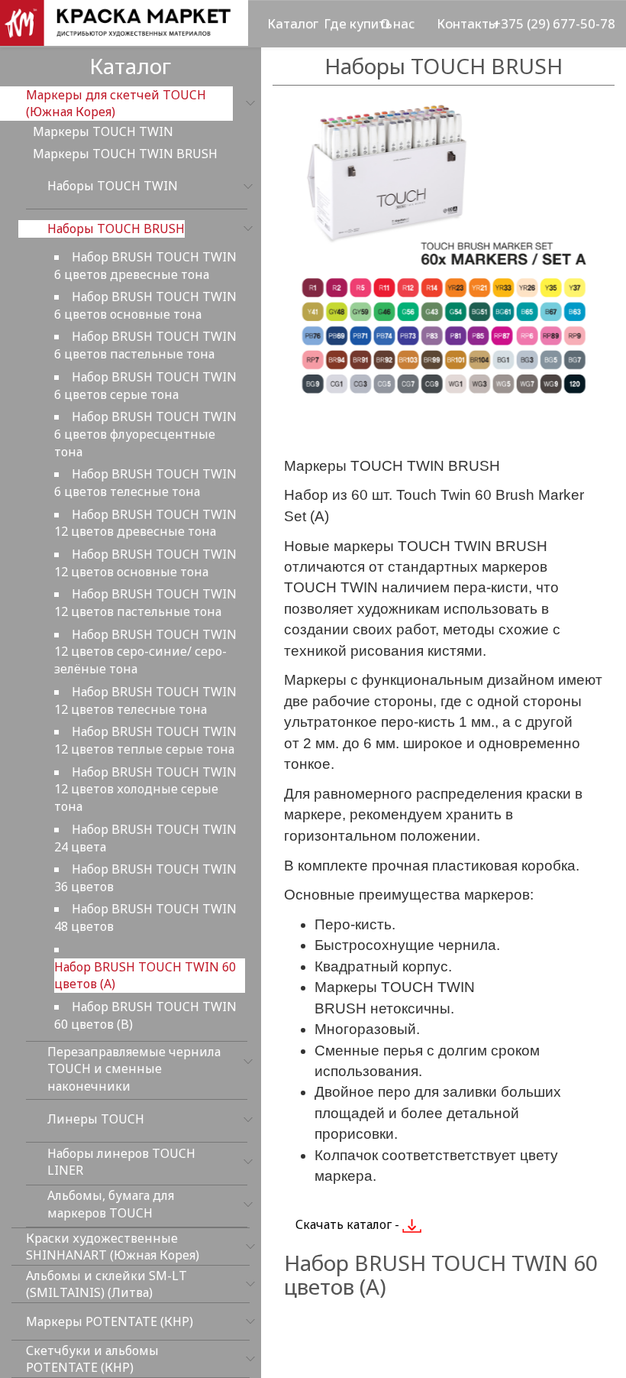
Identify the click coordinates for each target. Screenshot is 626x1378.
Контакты (459, 23)
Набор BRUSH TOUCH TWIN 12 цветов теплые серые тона (145, 740)
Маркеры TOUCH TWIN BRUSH (125, 153)
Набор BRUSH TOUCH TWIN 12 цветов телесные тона (145, 700)
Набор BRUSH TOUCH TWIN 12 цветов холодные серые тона (145, 789)
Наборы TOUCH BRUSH (115, 228)
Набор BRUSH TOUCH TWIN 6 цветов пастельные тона (145, 345)
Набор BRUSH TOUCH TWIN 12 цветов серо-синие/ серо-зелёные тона (145, 652)
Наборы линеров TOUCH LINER (121, 1162)
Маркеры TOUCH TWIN (103, 131)
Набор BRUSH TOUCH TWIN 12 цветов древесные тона (145, 523)
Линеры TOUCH (95, 1119)
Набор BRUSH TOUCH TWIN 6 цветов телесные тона (145, 482)
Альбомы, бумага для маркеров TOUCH (110, 1204)
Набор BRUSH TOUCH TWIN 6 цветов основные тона (145, 305)
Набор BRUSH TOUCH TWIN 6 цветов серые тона (145, 385)
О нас (397, 23)
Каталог (289, 23)
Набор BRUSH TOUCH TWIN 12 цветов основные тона (145, 563)
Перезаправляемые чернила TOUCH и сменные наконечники (134, 1069)
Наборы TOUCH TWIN (112, 185)
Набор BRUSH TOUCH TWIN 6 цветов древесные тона (145, 265)
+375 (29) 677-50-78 (515, 23)
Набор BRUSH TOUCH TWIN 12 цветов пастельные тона (145, 602)
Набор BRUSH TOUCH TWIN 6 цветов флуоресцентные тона (145, 434)
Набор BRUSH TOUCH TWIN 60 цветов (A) (145, 975)
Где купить (346, 23)
